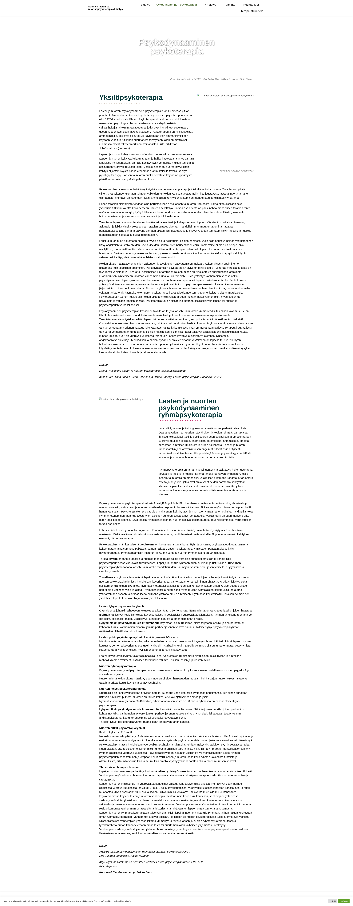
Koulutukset (251, 4)
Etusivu (145, 4)
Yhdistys (210, 4)
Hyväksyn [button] (344, 901)
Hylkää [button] (333, 901)
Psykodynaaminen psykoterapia (176, 4)
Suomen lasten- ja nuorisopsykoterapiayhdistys (105, 7)
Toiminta (229, 4)
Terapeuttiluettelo (252, 11)
